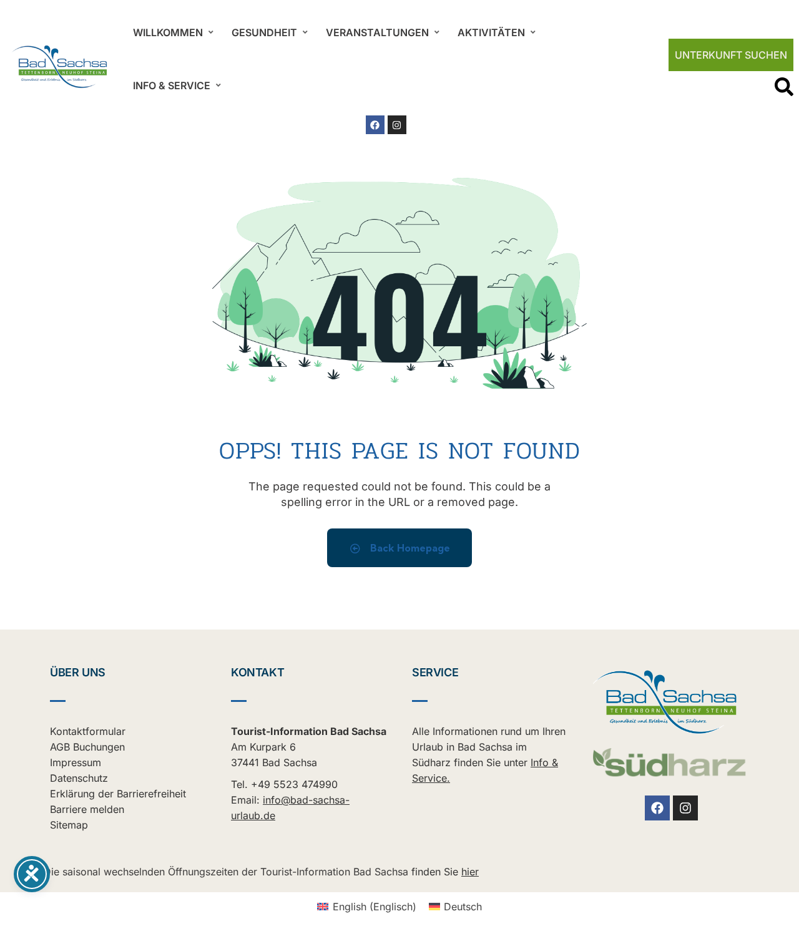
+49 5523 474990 (294, 784)
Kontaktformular (87, 731)
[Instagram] (397, 124)
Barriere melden (87, 809)
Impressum (75, 762)
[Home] (59, 67)
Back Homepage (409, 548)
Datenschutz (79, 778)
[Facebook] (375, 124)
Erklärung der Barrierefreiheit (118, 793)
